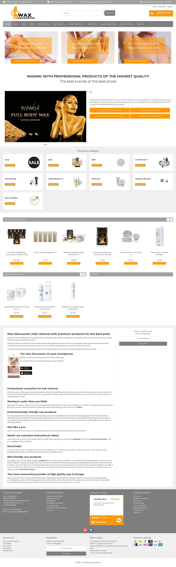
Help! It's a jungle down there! (101, 543)
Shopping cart (17, 263)
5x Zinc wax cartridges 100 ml (45, 252)
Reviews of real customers (57, 508)
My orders (7, 543)
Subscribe (143, 344)
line (44, 460)
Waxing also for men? (98, 550)
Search (110, 13)
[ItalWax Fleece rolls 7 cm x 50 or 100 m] (130, 236)
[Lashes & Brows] (164, 181)
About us (136, 496)
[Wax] (77, 162)
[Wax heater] (34, 181)
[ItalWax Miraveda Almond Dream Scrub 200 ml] (16, 291)
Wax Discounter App (54, 496)
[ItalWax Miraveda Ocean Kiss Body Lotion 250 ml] (44, 291)
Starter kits (42, 24)
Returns (50, 510)
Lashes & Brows (107, 24)
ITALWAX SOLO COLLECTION (109, 116)
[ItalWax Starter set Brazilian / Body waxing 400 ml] (73, 236)
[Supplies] (121, 181)
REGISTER (162, 7)
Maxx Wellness (37, 343)
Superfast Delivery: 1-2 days (157, 2)
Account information (11, 541)
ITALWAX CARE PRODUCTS (150, 116)
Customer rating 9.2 (61, 2)
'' (27, 469)
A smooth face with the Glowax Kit (103, 541)
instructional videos (98, 439)
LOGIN (155, 7)
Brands (140, 24)
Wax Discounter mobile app (97, 2)
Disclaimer (137, 501)
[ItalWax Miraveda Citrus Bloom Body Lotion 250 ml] (72, 291)
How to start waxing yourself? (101, 553)
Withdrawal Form (53, 498)
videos (79, 407)
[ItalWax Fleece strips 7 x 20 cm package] (159, 236)
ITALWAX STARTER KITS (150, 110)
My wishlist (7, 548)
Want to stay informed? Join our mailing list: (143, 332)
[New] (121, 162)
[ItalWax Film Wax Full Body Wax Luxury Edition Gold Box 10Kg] (16, 236)
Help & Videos (126, 24)
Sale (15, 24)
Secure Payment (140, 505)
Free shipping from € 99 (18, 2)
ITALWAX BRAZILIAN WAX (109, 110)
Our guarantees (53, 505)
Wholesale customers (55, 503)
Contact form (138, 510)
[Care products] (77, 181)
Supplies (92, 24)
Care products (76, 24)
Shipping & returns (140, 508)
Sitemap (136, 512)
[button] (43, 144)
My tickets (7, 546)
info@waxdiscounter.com (13, 503)
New (32, 24)
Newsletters (7, 550)
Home (7, 24)
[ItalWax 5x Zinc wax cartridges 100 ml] (45, 236)
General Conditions (140, 498)
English (169, 7)
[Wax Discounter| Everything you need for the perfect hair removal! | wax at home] (22, 12)
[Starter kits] (164, 162)
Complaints (51, 501)
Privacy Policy (138, 503)
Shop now (10, 165)
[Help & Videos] (34, 201)
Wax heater (58, 24)
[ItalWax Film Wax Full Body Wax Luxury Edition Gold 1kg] (102, 236)
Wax (23, 24)
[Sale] (34, 162)
